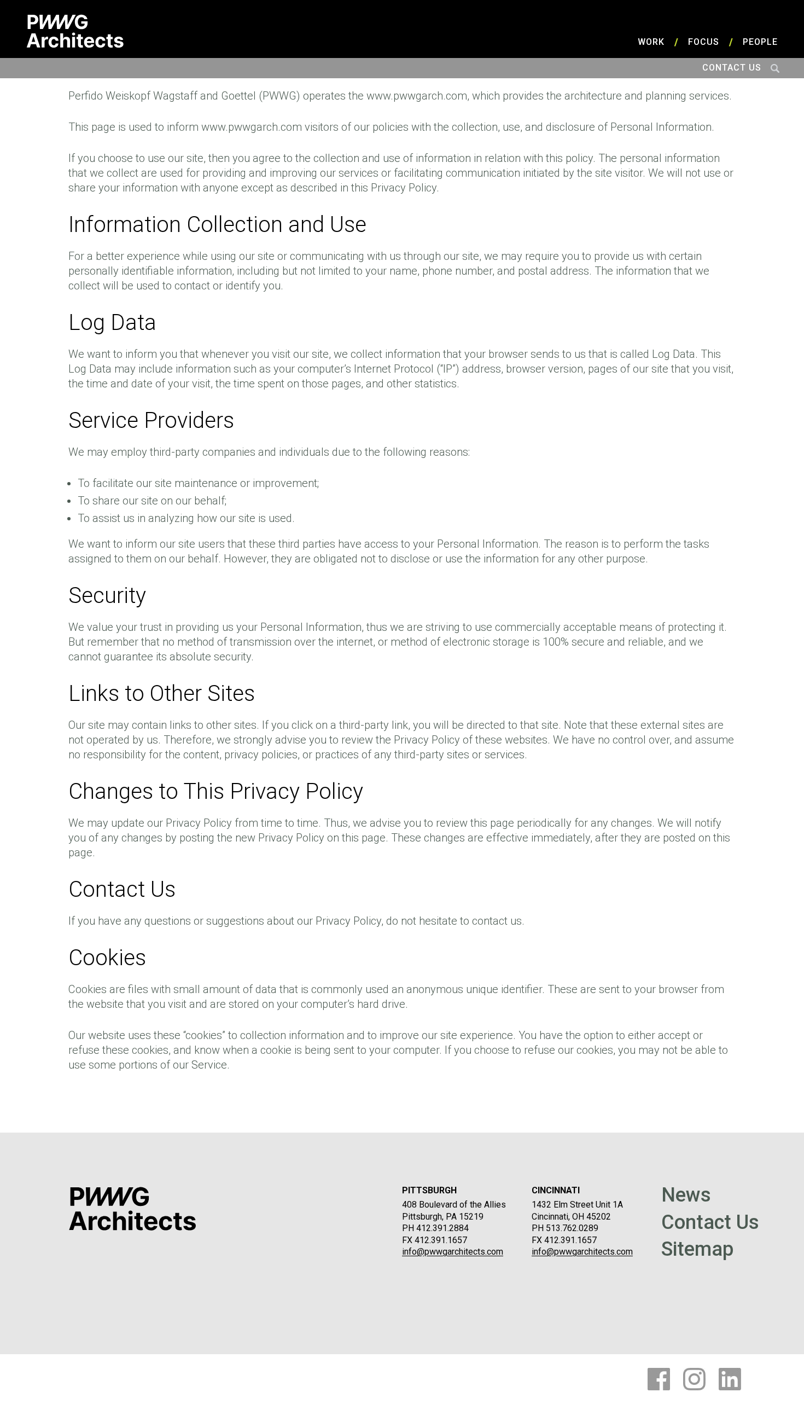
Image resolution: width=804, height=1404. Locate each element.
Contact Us (731, 67)
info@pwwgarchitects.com (452, 1251)
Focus (703, 42)
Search (775, 68)
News (686, 1195)
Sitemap (697, 1249)
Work (651, 42)
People (760, 42)
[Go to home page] (132, 1208)
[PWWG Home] (75, 31)
